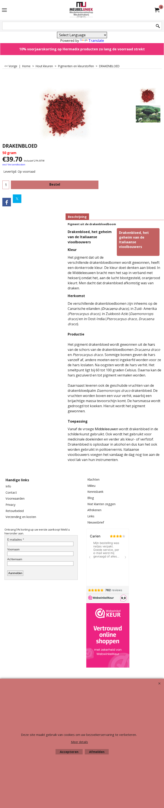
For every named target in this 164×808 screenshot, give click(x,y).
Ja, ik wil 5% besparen (82, 330)
